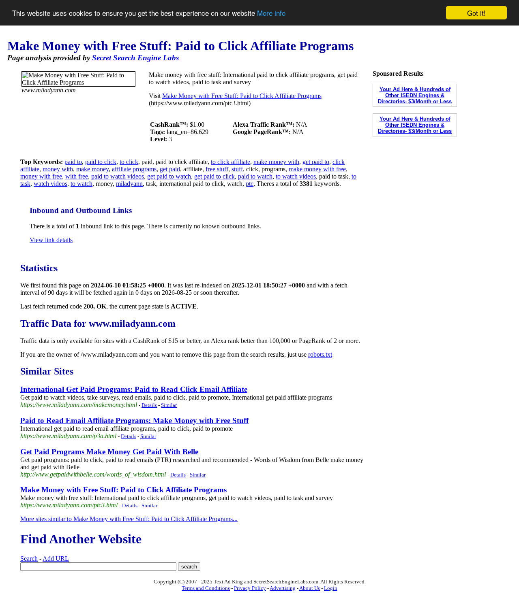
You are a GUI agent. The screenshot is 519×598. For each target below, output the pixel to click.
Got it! (476, 13)
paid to (73, 161)
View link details (51, 239)
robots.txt (320, 354)
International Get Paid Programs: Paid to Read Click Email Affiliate (133, 389)
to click (129, 161)
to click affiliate (230, 161)
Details (149, 405)
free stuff (217, 169)
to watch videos (296, 176)
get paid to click (214, 176)
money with (58, 169)
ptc (249, 183)
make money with (276, 161)
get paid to (315, 161)
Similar (169, 405)
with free (76, 176)
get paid (170, 169)
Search (29, 558)
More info (271, 13)
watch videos (50, 183)
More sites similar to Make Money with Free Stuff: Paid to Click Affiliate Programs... (129, 518)
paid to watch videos (117, 176)
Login (330, 588)
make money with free (317, 169)
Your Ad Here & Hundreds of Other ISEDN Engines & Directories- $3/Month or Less (415, 95)
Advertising (283, 588)
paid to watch (255, 176)
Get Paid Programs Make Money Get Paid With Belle (109, 451)
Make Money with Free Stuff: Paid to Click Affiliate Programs (242, 95)
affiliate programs (134, 169)
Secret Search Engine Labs (135, 57)
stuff (237, 169)
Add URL (56, 558)
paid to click (100, 161)
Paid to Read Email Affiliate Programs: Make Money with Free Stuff (134, 420)
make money (92, 169)
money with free (41, 176)
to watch (81, 183)
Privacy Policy (250, 588)
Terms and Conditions (206, 588)
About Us (309, 588)
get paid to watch (169, 176)
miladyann (129, 183)
